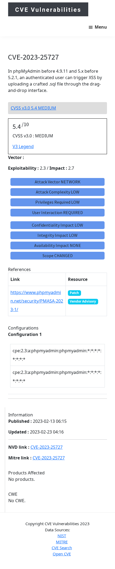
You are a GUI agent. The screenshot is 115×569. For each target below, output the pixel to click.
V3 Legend (23, 146)
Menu (101, 27)
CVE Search (62, 547)
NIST (61, 535)
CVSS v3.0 (33, 108)
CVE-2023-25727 (46, 447)
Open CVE (62, 553)
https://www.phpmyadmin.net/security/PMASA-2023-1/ (36, 300)
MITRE (62, 541)
